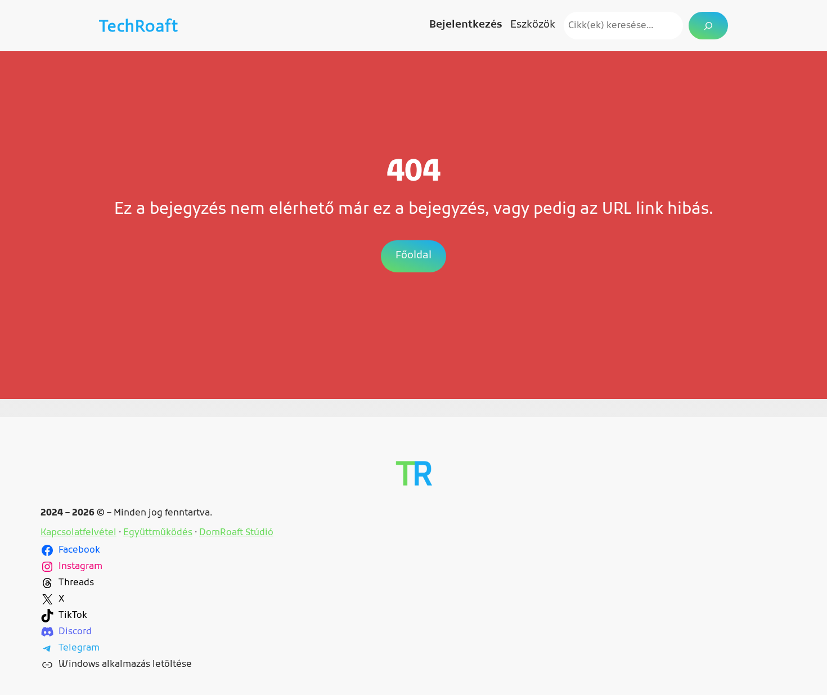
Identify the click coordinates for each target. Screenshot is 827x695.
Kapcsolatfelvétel (78, 533)
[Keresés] (708, 25)
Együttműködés (157, 533)
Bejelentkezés (465, 25)
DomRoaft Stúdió (236, 533)
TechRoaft (138, 25)
